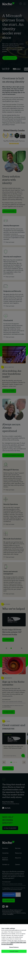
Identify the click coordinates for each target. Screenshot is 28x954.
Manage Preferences (14, 947)
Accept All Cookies (14, 951)
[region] (14, 939)
